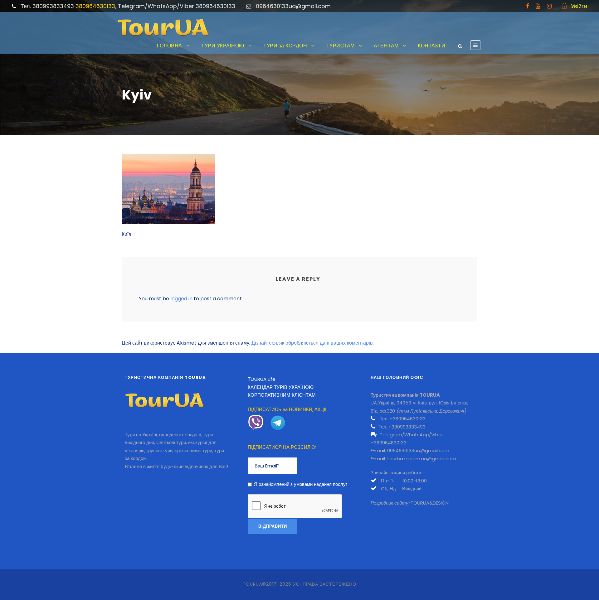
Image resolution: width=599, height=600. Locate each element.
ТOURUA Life (261, 379)
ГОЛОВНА (169, 45)
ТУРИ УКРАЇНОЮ (222, 45)
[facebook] (527, 6)
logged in (181, 298)
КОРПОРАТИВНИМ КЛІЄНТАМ (282, 395)
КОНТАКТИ (431, 45)
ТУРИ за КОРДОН (285, 45)
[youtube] (538, 6)
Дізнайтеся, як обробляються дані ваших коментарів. (312, 342)
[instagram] (549, 6)
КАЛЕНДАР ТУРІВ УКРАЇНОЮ (281, 387)
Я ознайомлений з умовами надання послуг (300, 484)
